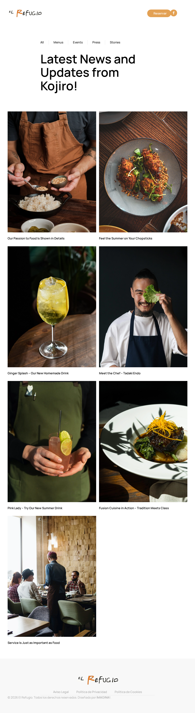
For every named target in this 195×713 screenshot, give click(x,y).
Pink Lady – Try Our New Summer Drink (35, 508)
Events (78, 42)
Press (96, 42)
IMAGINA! (103, 697)
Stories (115, 42)
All (42, 42)
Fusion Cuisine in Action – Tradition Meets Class (134, 508)
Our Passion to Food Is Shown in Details (36, 238)
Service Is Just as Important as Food (34, 643)
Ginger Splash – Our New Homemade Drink (38, 373)
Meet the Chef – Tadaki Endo (120, 373)
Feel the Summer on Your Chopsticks (125, 238)
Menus (58, 42)
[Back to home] (25, 13)
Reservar (160, 13)
